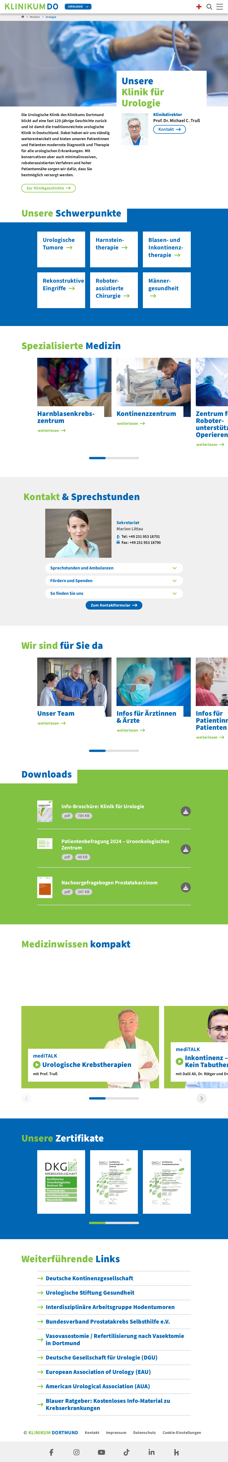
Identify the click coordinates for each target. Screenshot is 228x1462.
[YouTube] (101, 1452)
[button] (186, 811)
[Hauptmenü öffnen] (219, 7)
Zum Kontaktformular (111, 605)
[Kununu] (176, 1452)
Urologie (75, 7)
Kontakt (92, 1433)
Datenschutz (144, 1433)
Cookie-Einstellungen (182, 1433)
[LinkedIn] (151, 1452)
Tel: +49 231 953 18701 (141, 536)
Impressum (116, 1433)
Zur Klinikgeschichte (45, 188)
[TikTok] (126, 1452)
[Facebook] (51, 1452)
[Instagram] (76, 1452)
